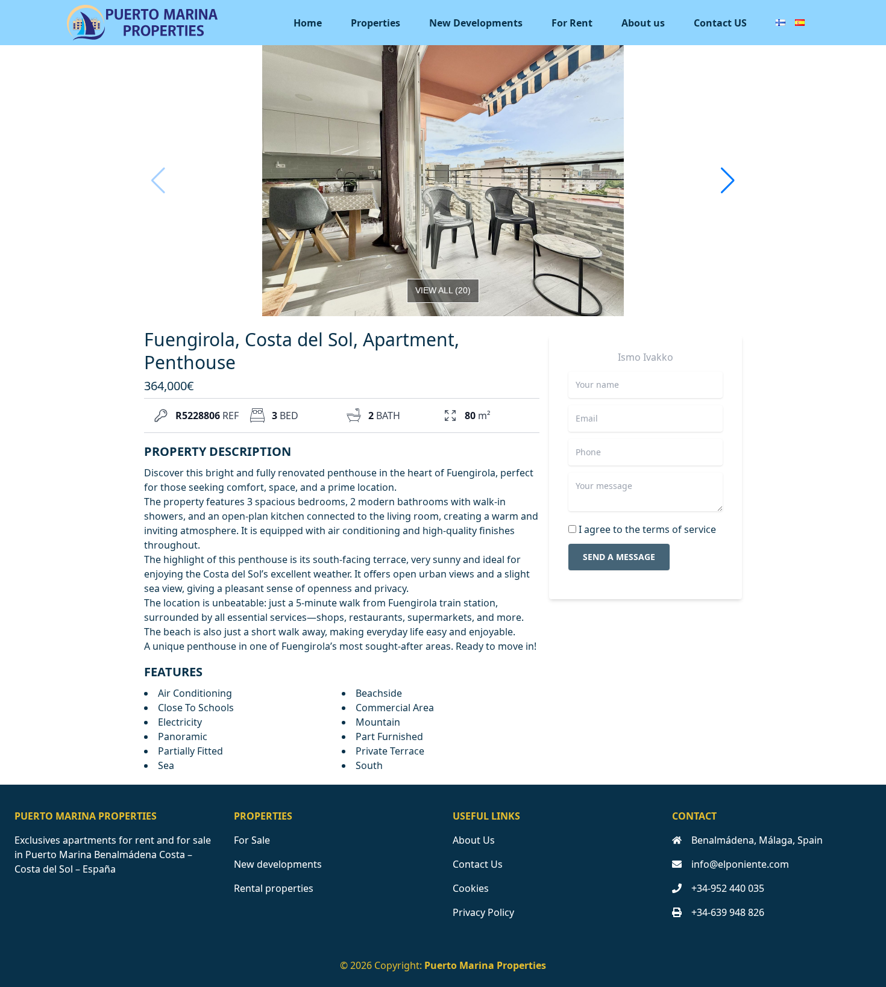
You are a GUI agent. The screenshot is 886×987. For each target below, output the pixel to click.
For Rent (571, 23)
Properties (375, 23)
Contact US (720, 23)
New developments (278, 864)
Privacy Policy (483, 912)
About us (643, 23)
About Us (474, 840)
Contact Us (478, 864)
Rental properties (273, 888)
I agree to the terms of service (647, 529)
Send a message (619, 556)
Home (308, 23)
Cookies (471, 888)
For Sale (252, 840)
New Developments (476, 23)
